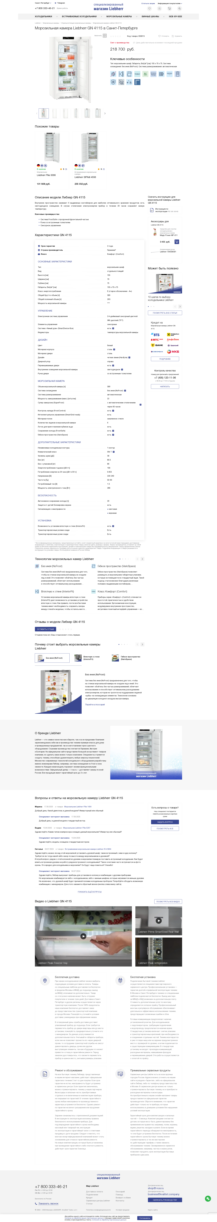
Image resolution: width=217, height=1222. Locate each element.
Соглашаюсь (144, 1218)
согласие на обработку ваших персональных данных (84, 1218)
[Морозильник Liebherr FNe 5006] (52, 147)
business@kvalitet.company (163, 1194)
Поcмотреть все (165, 829)
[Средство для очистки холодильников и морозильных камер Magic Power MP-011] (155, 232)
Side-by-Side (175, 16)
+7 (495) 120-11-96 (165, 377)
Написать (165, 387)
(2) (104, 169)
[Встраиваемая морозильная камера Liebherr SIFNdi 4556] (90, 147)
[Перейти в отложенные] (149, 8)
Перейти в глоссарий (95, 705)
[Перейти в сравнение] (159, 8)
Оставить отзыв (45, 629)
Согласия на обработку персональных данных (109, 1220)
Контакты (120, 1201)
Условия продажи (122, 1210)
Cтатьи (89, 1204)
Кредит (89, 1198)
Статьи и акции (148, 3)
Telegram (61, 3)
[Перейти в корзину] (169, 8)
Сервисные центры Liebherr (98, 1201)
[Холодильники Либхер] (108, 7)
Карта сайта (153, 1210)
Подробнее (165, 359)
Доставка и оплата (94, 1192)
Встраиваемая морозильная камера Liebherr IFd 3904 (88, 849)
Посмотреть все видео (168, 902)
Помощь (119, 1195)
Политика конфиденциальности (98, 1210)
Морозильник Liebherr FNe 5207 (76, 828)
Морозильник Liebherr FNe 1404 (77, 807)
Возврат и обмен (123, 1198)
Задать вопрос (165, 822)
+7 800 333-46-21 (45, 8)
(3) (66, 169)
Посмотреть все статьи (165, 313)
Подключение (92, 1195)
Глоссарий (120, 1192)
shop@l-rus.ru (156, 1188)
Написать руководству (165, 1200)
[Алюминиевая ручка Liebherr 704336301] (155, 252)
